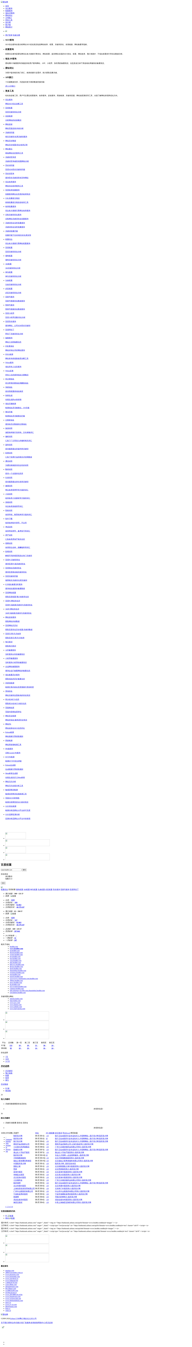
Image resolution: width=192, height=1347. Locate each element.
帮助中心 (41, 1323)
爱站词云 (8, 15)
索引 (7, 1080)
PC (6, 1216)
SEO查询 (8, 8)
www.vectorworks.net (13, 1298)
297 (15, 940)
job (7, 1151)
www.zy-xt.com (11, 1304)
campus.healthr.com (17, 988)
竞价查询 (56, 889)
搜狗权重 (19, 889)
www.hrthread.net (11, 1280)
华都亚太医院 (18, 1175)
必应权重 (48, 889)
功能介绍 (19, 1323)
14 (15, 938)
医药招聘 (17, 1183)
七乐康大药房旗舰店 (21, 1147)
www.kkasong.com (12, 1274)
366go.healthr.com (16, 980)
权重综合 (4, 889)
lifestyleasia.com (11, 1306)
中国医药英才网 (19, 1163)
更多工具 (8, 20)
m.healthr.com (15, 951)
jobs (7, 1143)
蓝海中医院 (17, 1172)
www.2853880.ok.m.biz (13, 1294)
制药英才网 (17, 1136)
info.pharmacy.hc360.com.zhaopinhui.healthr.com (27, 990)
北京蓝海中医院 (19, 1177)
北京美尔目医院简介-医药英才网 (67, 1175)
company (9, 1139)
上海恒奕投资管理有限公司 (24, 1188)
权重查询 (8, 11)
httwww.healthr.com (17, 965)
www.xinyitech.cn (11, 1278)
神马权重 (33, 889)
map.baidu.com (15, 1001)
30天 (7, 1059)
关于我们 (4, 1323)
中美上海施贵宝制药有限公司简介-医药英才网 (73, 1202)
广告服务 (26, 1323)
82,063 (18, 905)
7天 (6, 1057)
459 (16, 902)
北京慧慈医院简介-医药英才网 (67, 1169)
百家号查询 (64, 889)
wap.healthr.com (15, 961)
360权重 (27, 889)
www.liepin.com (15, 1005)
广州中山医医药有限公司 (23, 1191)
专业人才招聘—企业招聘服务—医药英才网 (72, 1155)
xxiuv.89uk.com (11, 1284)
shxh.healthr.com (16, 969)
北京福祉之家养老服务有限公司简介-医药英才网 (74, 1161)
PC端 (7, 1088)
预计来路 (8, 1073)
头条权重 (41, 889)
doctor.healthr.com (16, 953)
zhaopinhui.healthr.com (18, 971)
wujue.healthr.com (16, 955)
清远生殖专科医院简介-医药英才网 (68, 1200)
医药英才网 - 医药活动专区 (65, 1163)
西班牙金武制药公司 (21, 1144)
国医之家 (17, 1166)
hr (6, 1147)
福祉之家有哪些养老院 (22, 1161)
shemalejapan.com (11, 1286)
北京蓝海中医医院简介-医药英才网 (68, 1172)
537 (16, 920)
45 (47, 1138)
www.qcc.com (15, 1003)
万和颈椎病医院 (19, 1158)
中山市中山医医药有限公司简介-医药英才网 (72, 1191)
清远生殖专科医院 (20, 1200)
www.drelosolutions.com (14, 1300)
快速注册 (16, 35)
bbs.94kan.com (10, 1288)
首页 (7, 6)
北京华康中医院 (19, 1186)
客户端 (8, 25)
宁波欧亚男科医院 (20, 1194)
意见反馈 (49, 1323)
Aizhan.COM (15, 1318)
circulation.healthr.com (18, 992)
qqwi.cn (8, 1302)
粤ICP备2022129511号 (28, 1318)
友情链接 (34, 1323)
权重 (7, 1075)
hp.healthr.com (15, 984)
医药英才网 (17, 1138)
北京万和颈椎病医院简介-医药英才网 (69, 1158)
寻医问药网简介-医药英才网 (66, 1197)
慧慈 (15, 1169)
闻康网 (16, 1197)
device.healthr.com (16, 967)
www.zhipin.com (16, 1007)
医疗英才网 (17, 1141)
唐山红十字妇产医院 (21, 1152)
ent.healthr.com (15, 974)
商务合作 (11, 1323)
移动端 (8, 1091)
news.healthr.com (16, 982)
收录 (7, 1078)
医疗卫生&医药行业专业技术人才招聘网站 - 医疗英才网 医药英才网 (81, 1136)
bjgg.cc (7, 1308)
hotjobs (8, 1141)
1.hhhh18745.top (11, 1282)
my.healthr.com (15, 957)
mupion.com (9, 1271)
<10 (47, 1136)
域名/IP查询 (9, 13)
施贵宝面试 (17, 1202)
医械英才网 (17, 1150)
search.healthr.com (16, 976)
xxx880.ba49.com (11, 1290)
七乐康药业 (17, 1180)
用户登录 (8, 35)
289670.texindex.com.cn (14, 1272)
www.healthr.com (16, 949)
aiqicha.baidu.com (16, 999)
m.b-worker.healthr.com (18, 986)
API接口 (8, 18)
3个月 (7, 1061)
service (8, 1149)
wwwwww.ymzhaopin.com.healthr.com (24, 978)
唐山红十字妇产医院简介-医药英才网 (69, 1152)
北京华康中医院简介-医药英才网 (67, 1186)
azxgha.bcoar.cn (11, 1292)
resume (8, 1145)
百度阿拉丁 (74, 889)
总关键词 (8, 1071)
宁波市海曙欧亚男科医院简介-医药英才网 (71, 1194)
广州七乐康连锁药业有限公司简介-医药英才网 (73, 1147)
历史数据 (4, 1084)
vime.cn (8, 1310)
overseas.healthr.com (17, 972)
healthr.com (14, 947)
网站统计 (8, 27)
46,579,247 (20, 907)
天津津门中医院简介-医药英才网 (67, 1188)
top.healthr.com (15, 959)
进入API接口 (10, 86)
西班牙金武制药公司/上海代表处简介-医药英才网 (74, 1144)
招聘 (13, 900)
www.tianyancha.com (17, 1009)
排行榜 (8, 22)
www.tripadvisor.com (12, 1296)
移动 (7, 1218)
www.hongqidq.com (12, 1276)
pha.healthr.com (15, 963)
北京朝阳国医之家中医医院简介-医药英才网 (72, 1166)
